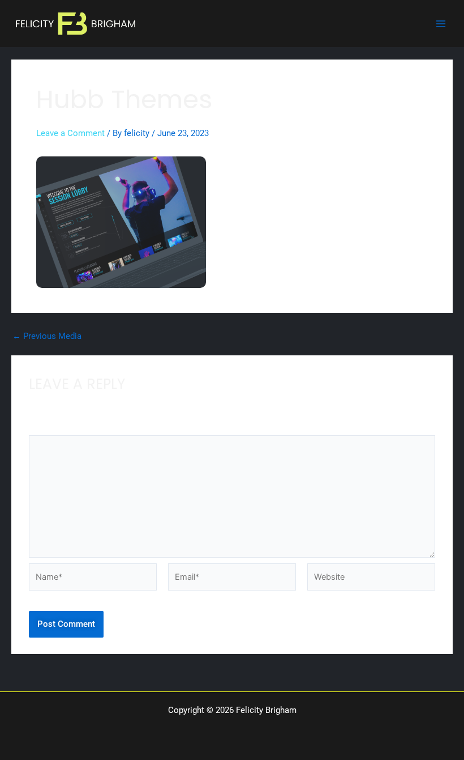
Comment (50, 428)
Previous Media (46, 336)
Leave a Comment (70, 133)
